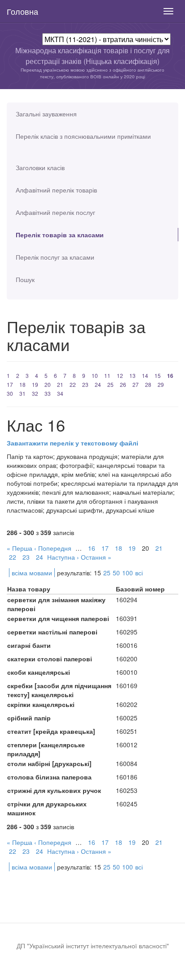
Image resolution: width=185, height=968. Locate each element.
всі (139, 572)
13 (132, 375)
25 (110, 384)
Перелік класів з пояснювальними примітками (83, 136)
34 (60, 393)
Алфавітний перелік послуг (55, 212)
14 (145, 375)
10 (95, 375)
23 (85, 384)
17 (10, 384)
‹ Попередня (52, 548)
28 (148, 384)
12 (120, 375)
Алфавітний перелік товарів (56, 189)
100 (127, 572)
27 (135, 384)
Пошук (25, 279)
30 (10, 393)
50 (116, 572)
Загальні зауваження (46, 113)
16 (170, 376)
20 (47, 384)
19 (35, 384)
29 (161, 384)
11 (107, 375)
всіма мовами (32, 572)
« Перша (19, 548)
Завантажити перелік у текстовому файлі (72, 442)
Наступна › (63, 557)
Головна (22, 11)
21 (60, 384)
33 (47, 393)
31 (22, 393)
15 (157, 375)
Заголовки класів (40, 167)
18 (22, 384)
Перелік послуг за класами (55, 257)
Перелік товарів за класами (60, 234)
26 (123, 384)
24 (98, 384)
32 (35, 393)
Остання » (96, 557)
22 (73, 384)
